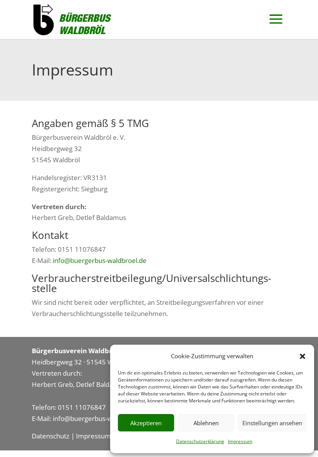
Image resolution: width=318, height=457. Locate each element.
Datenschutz (50, 435)
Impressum (240, 441)
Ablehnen (206, 423)
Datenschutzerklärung (200, 441)
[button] (302, 356)
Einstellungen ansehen (272, 423)
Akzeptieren (146, 423)
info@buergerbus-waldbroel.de (100, 260)
